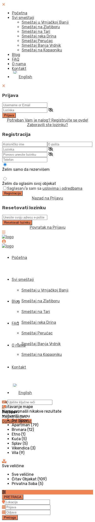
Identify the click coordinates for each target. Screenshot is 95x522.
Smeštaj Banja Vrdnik (41, 45)
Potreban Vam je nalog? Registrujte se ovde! (47, 120)
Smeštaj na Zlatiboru (41, 27)
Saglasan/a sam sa (44, 188)
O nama (19, 64)
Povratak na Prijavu (48, 227)
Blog (16, 54)
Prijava (9, 115)
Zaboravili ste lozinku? (47, 125)
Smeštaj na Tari (36, 31)
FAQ (15, 59)
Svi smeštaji (23, 17)
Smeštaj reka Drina (39, 36)
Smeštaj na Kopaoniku (42, 50)
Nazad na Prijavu (47, 198)
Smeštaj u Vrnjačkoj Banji (45, 22)
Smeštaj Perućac (37, 40)
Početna (19, 13)
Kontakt (19, 68)
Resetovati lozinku (17, 222)
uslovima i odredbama (62, 188)
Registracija (12, 193)
